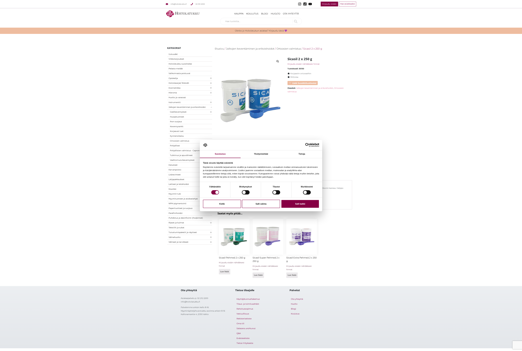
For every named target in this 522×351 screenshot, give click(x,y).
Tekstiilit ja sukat (176, 227)
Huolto (275, 13)
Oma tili (240, 323)
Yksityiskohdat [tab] (261, 154)
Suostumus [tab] (220, 154)
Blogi (264, 13)
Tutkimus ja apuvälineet (181, 155)
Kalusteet (173, 165)
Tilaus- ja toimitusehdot (248, 304)
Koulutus (252, 13)
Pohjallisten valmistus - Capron (185, 150)
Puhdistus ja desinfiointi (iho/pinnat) (186, 218)
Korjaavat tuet (177, 131)
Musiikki (172, 189)
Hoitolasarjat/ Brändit (179, 83)
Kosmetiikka (174, 88)
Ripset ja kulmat (176, 222)
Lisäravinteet (175, 174)
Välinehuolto (175, 237)
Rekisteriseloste (244, 318)
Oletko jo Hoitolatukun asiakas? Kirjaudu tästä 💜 (261, 30)
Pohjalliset (175, 145)
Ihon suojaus (176, 121)
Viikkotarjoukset (176, 59)
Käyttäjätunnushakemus (248, 299)
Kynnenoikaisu (177, 136)
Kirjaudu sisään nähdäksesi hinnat (304, 64)
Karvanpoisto (175, 169)
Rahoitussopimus (245, 309)
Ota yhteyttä (291, 13)
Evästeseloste (243, 338)
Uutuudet (173, 54)
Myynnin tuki (175, 194)
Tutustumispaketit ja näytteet (183, 232)
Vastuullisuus (243, 313)
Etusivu (219, 48)
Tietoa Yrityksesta (245, 343)
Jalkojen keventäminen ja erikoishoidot (187, 107)
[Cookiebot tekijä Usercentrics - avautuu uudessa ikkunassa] (307, 145)
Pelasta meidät (176, 68)
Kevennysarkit (176, 126)
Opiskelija (173, 78)
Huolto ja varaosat (177, 97)
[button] (277, 61)
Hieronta (173, 92)
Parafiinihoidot (176, 213)
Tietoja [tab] (302, 154)
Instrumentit (175, 102)
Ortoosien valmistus (179, 141)
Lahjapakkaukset (176, 179)
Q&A (239, 333)
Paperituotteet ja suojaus (180, 208)
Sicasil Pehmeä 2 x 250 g (232, 257)
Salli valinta (261, 204)
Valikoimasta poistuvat (179, 73)
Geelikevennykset (178, 112)
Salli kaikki (300, 204)
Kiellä (222, 204)
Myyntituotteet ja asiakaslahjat (183, 198)
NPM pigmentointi (177, 203)
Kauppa (238, 13)
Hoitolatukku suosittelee (180, 64)
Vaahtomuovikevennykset (182, 160)
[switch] (246, 192)
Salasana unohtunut (246, 328)
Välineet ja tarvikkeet (178, 242)
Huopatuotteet (177, 117)
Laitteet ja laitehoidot (179, 184)
